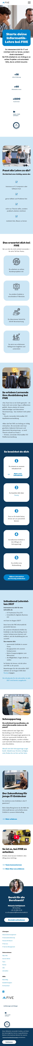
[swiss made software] (17, 113)
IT (3, 946)
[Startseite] (5, 2)
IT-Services (5, 943)
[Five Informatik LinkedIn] (3, 991)
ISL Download (5, 985)
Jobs (3, 967)
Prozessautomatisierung (8, 937)
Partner (4, 964)
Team (3, 961)
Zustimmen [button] (9, 1042)
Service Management (9, 946)
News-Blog (5, 979)
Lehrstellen (5, 971)
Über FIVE (5, 955)
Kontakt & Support (7, 982)
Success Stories (6, 958)
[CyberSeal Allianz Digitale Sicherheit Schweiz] (16, 125)
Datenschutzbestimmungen (10, 1037)
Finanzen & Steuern (7, 940)
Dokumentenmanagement (9, 934)
